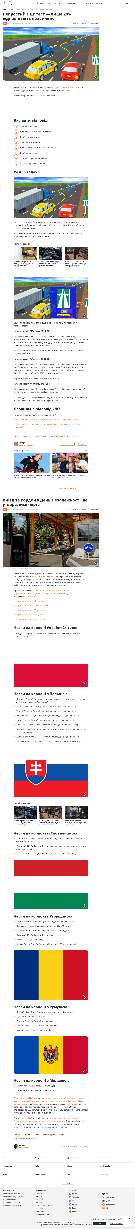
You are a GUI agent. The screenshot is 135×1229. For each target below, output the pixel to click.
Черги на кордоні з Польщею (30, 601)
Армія (61, 3)
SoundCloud (110, 1204)
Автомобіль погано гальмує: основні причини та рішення (76, 823)
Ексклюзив (7, 1166)
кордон (17, 1135)
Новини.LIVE (29, 596)
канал (38, 95)
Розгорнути (67, 1183)
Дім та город (73, 1158)
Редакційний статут (10, 1200)
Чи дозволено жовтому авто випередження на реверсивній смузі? (47, 419)
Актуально (39, 1158)
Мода (5, 1174)
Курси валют (41, 1211)
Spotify (108, 1201)
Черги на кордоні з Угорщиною (31, 610)
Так (99, 1223)
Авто (12, 9)
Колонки (89, 3)
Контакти (39, 1200)
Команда (39, 1208)
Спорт (80, 3)
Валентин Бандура (26, 445)
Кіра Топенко (24, 1147)
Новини (52, 3)
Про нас (39, 1194)
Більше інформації (116, 1223)
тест (74, 436)
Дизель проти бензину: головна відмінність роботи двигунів (49, 263)
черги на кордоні (49, 1135)
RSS (106, 1208)
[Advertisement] (50, 108)
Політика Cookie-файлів (12, 1205)
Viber (74, 1201)
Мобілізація (105, 1166)
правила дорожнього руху (60, 436)
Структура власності (44, 1205)
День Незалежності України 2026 (26, 1139)
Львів (70, 1166)
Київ (37, 1166)
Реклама (39, 1202)
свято (62, 1135)
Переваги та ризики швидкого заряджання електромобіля (23, 263)
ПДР (44, 436)
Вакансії (39, 1197)
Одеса (70, 1174)
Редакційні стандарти (11, 1202)
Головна (5, 9)
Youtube (75, 1194)
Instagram (76, 1204)
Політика (104, 1174)
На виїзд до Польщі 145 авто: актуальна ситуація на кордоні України (75, 263)
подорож (28, 1135)
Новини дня (40, 1174)
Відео (101, 3)
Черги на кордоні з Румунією (29, 614)
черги (34, 576)
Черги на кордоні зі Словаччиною (32, 605)
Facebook (75, 1208)
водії (37, 436)
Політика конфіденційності (13, 1197)
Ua (126, 3)
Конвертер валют (42, 1214)
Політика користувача (11, 1194)
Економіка (71, 3)
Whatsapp (76, 1211)
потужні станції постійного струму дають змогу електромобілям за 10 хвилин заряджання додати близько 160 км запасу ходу (49, 1101)
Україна (42, 3)
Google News (110, 1197)
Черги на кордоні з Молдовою (30, 619)
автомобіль (27, 436)
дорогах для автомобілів (65, 87)
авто (16, 436)
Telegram (75, 1197)
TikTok (107, 1194)
